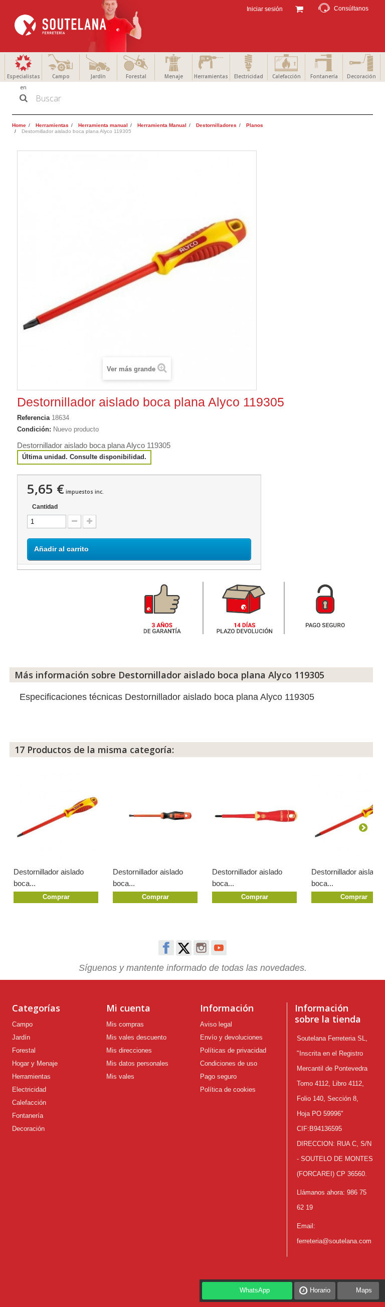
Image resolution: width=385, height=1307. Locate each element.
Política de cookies (228, 1089)
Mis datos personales (137, 1063)
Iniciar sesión (264, 9)
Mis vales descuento (136, 1037)
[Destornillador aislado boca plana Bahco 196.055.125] (157, 815)
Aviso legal (216, 1024)
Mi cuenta (128, 1008)
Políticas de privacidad (233, 1050)
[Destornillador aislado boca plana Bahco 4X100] (256, 815)
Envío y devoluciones (231, 1037)
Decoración (361, 76)
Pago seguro (218, 1076)
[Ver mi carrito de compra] (299, 8)
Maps (364, 1290)
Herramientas (211, 76)
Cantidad (45, 506)
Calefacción (286, 76)
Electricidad (248, 76)
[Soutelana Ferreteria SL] (79, 26)
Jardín (98, 76)
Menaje (173, 76)
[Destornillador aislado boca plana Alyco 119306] (58, 815)
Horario (320, 1290)
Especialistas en (23, 82)
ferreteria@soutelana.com (334, 1241)
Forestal (136, 76)
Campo (61, 76)
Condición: (34, 429)
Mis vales (120, 1076)
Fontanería (324, 76)
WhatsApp (255, 1290)
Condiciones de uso (228, 1063)
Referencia (33, 417)
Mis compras (125, 1024)
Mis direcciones (129, 1050)
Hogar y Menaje (35, 1063)
